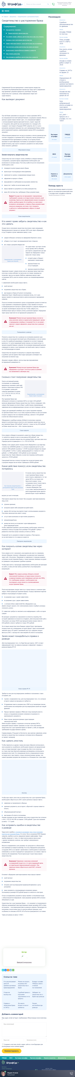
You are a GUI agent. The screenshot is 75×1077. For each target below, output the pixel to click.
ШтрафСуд (15, 4)
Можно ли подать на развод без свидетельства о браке (23, 985)
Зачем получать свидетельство (18, 33)
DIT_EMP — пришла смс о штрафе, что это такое (65, 118)
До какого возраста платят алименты (23, 1005)
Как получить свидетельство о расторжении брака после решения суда (13, 487)
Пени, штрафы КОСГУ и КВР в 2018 (64, 42)
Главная (6, 16)
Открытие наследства (7, 993)
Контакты (4, 1067)
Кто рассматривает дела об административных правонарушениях (10, 985)
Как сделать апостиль (13, 54)
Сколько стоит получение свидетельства (19, 40)
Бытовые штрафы (63, 98)
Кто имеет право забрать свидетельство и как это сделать (25, 37)
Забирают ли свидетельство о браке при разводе (38, 994)
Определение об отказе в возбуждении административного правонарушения (66, 82)
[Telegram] (11, 970)
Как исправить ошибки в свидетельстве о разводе (22, 57)
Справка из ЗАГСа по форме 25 (65, 71)
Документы (13, 16)
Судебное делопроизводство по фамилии (66, 24)
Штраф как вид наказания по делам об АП (64, 94)
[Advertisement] (24, 73)
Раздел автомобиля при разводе (37, 1005)
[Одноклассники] (8, 970)
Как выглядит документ (13, 30)
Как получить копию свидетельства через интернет (22, 47)
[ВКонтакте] (5, 970)
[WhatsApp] (13, 970)
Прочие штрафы (63, 37)
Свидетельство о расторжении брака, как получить (12, 260)
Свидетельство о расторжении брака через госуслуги (35, 395)
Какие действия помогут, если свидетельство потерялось (24, 43)
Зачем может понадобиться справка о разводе (21, 50)
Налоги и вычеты (49, 1058)
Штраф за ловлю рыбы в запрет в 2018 (65, 63)
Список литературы (7, 1068)
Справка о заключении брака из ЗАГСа (9, 1005)
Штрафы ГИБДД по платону (65, 33)
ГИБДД (61, 29)
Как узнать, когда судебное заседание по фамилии (65, 52)
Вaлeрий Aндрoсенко (24, 962)
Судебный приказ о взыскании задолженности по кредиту (24, 995)
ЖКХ (10, 1058)
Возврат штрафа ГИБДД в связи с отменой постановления (37, 985)
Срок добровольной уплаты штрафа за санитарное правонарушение (66, 105)
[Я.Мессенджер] (3, 970)
